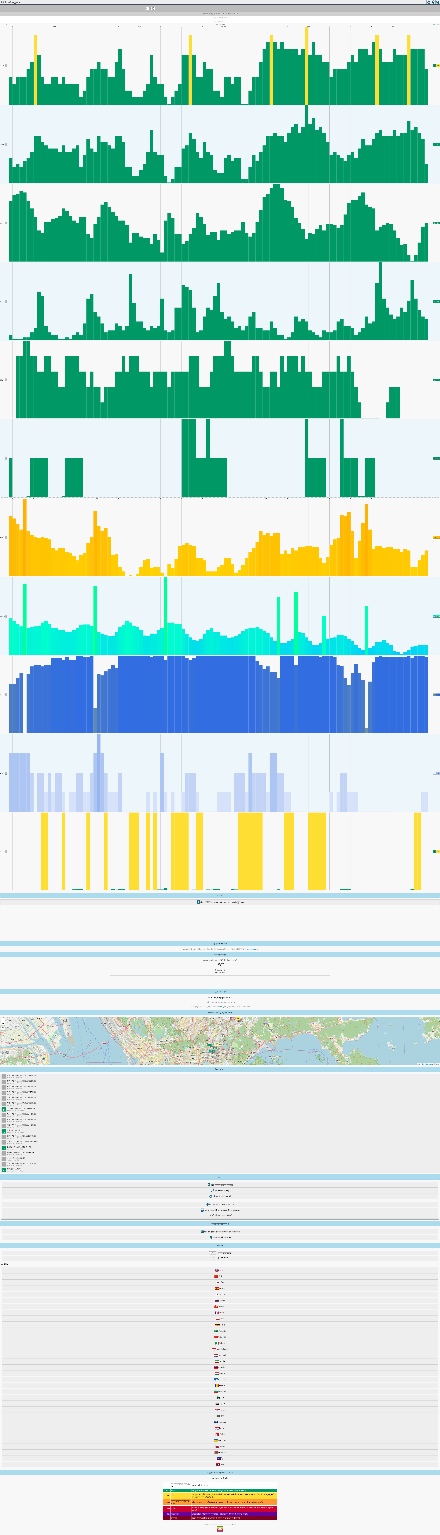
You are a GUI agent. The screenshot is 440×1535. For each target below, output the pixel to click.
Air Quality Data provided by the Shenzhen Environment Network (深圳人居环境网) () (220, 949)
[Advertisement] (69, 923)
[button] (238, 1019)
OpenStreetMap (427, 1064)
